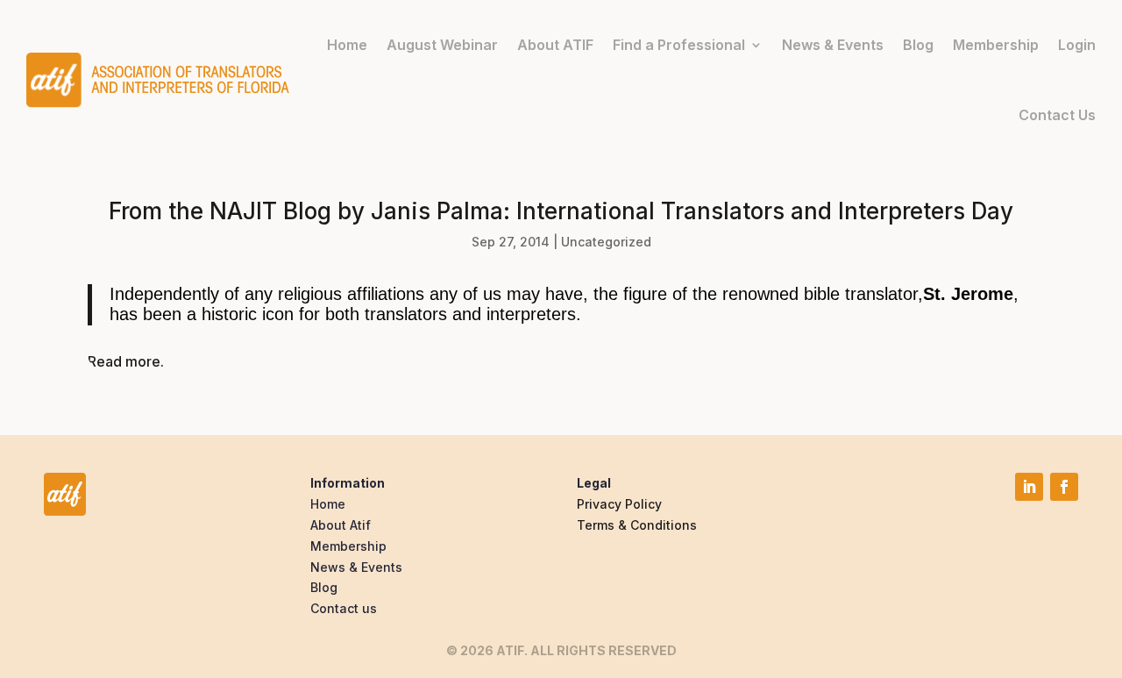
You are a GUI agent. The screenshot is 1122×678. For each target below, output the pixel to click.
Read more (124, 361)
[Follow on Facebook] (1064, 487)
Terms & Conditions (637, 524)
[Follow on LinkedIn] (1029, 487)
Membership (996, 45)
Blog (918, 45)
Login (1077, 45)
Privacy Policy (619, 503)
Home (347, 45)
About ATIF (555, 45)
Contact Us (1057, 115)
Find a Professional (679, 45)
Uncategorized (606, 241)
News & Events (833, 45)
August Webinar (442, 45)
